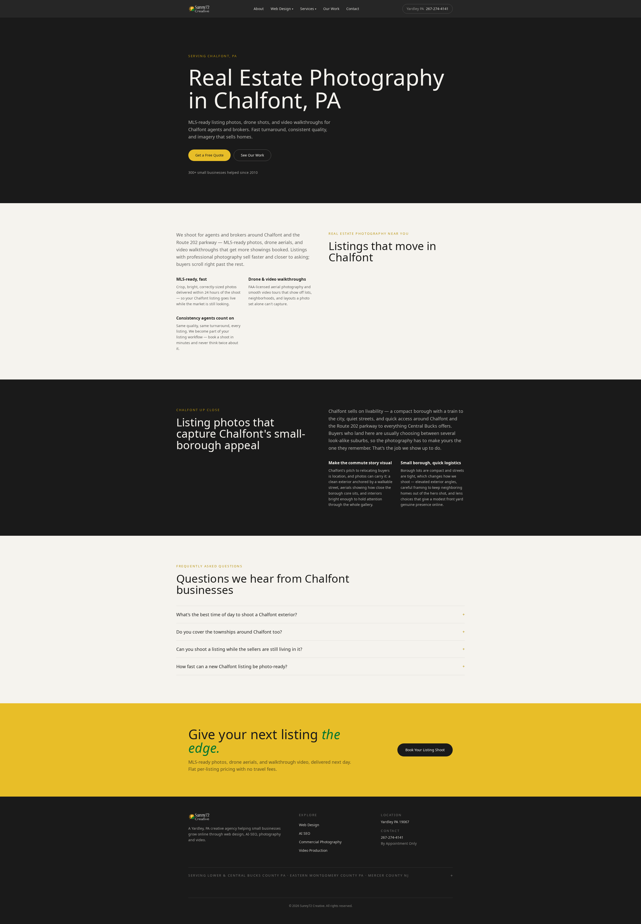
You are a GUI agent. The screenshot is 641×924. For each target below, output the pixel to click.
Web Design (282, 8)
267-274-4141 (427, 8)
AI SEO (304, 833)
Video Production (313, 850)
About (259, 8)
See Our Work (252, 155)
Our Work (331, 8)
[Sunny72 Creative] (199, 9)
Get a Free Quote (209, 155)
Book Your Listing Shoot (425, 749)
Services (308, 8)
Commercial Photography (320, 841)
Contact (352, 8)
